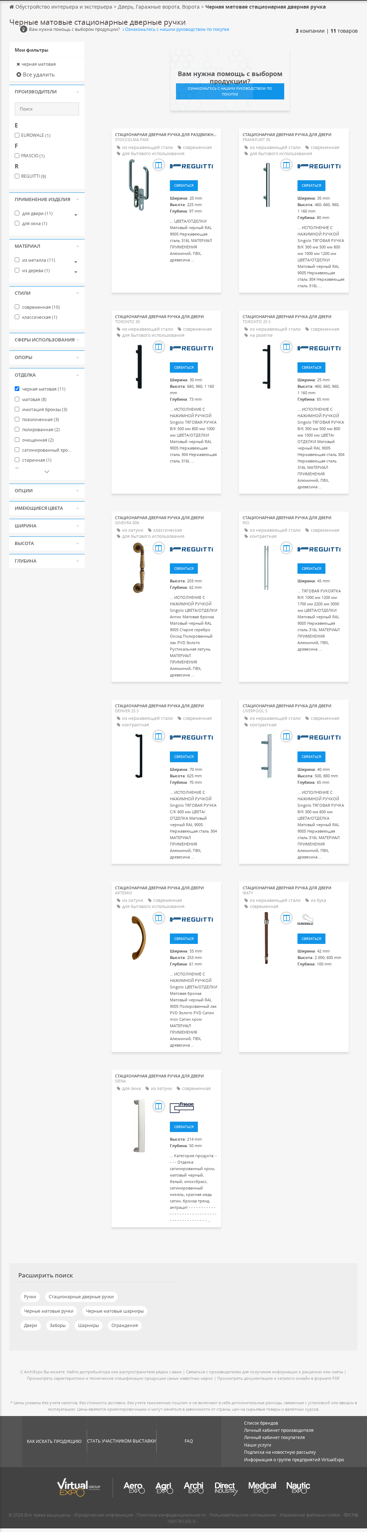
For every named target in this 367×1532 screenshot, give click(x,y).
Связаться (184, 185)
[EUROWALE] (321, 919)
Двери (30, 1325)
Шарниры (88, 1325)
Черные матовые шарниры (115, 1311)
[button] (47, 92)
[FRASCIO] (194, 1107)
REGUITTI (33, 176)
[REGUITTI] (194, 165)
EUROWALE (36, 135)
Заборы (58, 1325)
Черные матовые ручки (48, 1311)
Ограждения (124, 1325)
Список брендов (261, 1423)
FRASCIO (33, 156)
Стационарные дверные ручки (81, 1297)
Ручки (30, 1297)
